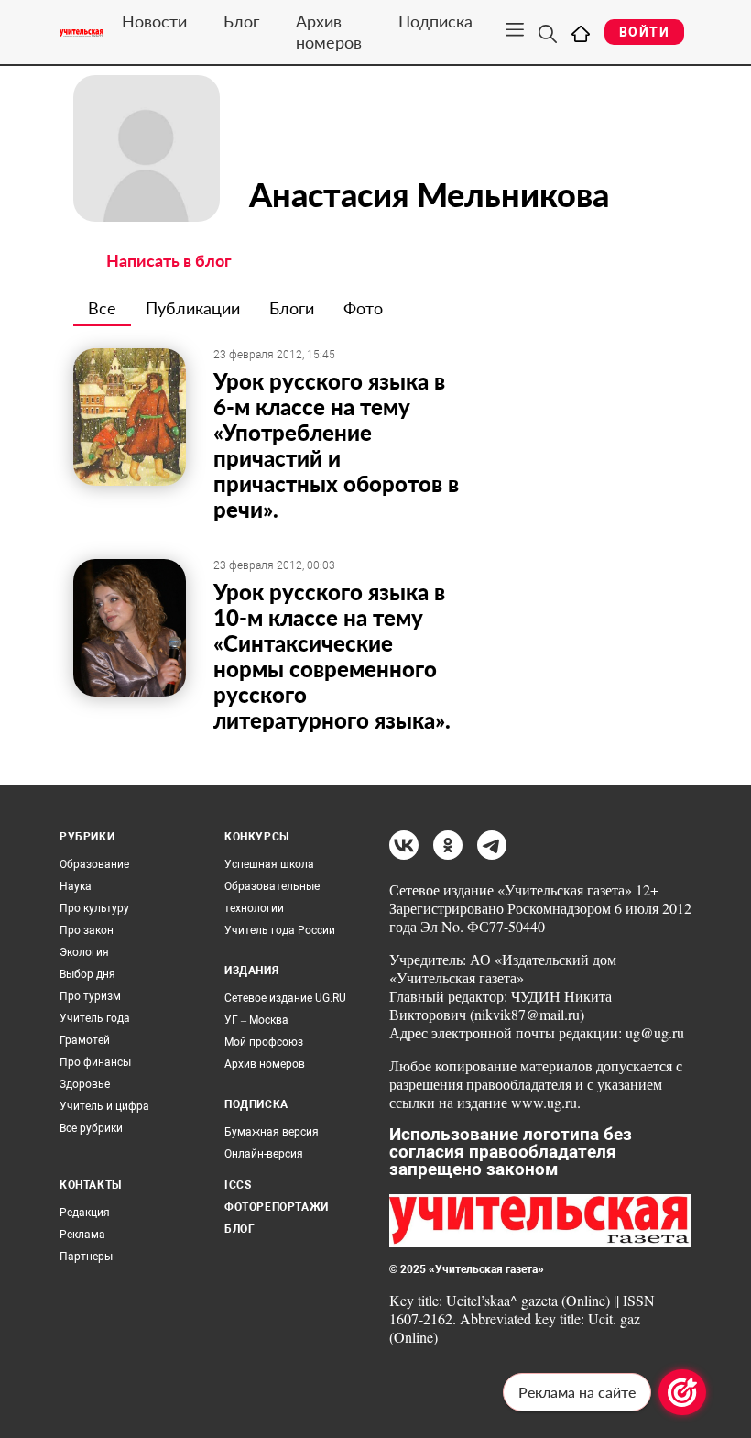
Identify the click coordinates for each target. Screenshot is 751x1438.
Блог (241, 21)
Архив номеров (329, 31)
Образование (94, 864)
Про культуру (94, 908)
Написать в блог (169, 260)
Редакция (85, 1212)
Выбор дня (87, 974)
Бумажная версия (271, 1131)
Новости (154, 21)
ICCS (237, 1185)
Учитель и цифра (104, 1106)
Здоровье (85, 1084)
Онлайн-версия (263, 1153)
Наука (76, 886)
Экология (84, 952)
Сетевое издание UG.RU (285, 998)
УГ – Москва (256, 1020)
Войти (644, 32)
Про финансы (95, 1062)
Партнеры (86, 1256)
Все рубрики (91, 1128)
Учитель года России (279, 930)
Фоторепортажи (276, 1207)
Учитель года (95, 1018)
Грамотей (85, 1040)
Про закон (87, 930)
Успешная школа (269, 864)
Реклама (82, 1234)
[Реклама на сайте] (682, 1392)
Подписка (435, 21)
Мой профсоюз (263, 1042)
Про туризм (90, 996)
